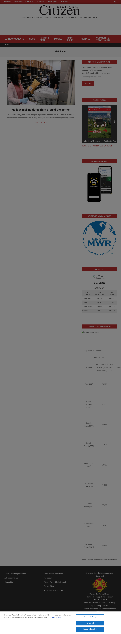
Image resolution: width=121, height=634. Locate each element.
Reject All (90, 623)
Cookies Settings (90, 617)
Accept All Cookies (90, 629)
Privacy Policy (55, 617)
